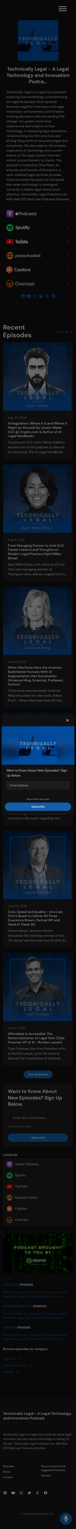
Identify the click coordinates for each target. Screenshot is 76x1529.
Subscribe (38, 806)
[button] (67, 720)
